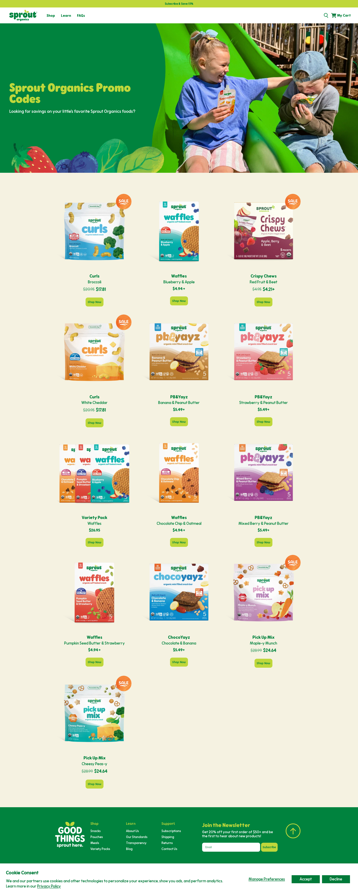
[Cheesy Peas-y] (94, 712)
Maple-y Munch (263, 643)
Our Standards (136, 837)
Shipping (167, 837)
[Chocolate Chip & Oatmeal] (178, 472)
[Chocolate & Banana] (178, 591)
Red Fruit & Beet (263, 282)
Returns (167, 843)
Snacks (95, 831)
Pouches (96, 837)
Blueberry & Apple (179, 282)
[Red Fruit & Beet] (263, 230)
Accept (306, 879)
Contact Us (169, 849)
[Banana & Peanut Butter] (178, 351)
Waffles (94, 523)
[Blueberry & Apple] (178, 230)
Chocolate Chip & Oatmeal (179, 523)
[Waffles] (94, 472)
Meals (94, 843)
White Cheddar (94, 402)
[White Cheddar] (94, 351)
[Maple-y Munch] (263, 591)
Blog (129, 849)
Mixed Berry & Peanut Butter (263, 523)
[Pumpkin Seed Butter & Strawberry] (94, 591)
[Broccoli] (94, 230)
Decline (336, 879)
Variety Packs (100, 849)
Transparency (136, 843)
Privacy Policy (49, 886)
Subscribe (269, 847)
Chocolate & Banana (179, 643)
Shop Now (94, 302)
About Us (132, 831)
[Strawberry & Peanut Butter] (263, 351)
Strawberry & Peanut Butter (263, 402)
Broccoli (94, 282)
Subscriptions (171, 831)
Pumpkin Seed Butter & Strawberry (94, 643)
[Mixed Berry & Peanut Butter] (263, 472)
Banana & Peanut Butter (179, 402)
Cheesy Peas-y (94, 763)
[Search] (326, 15)
